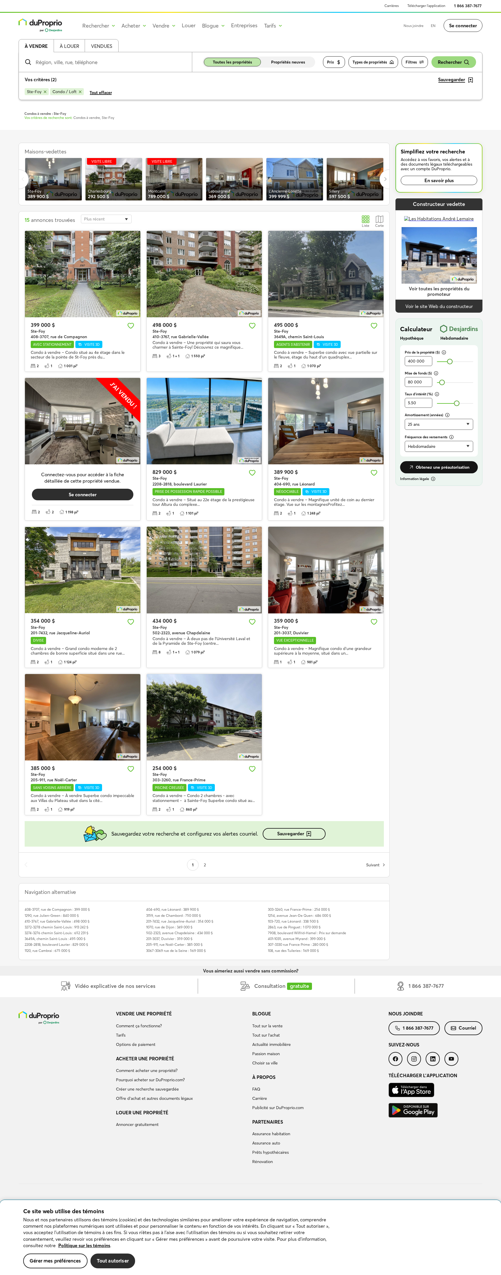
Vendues (101, 46)
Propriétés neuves (288, 62)
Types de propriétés (370, 62)
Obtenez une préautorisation (442, 467)
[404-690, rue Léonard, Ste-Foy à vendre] (326, 421)
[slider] (450, 361)
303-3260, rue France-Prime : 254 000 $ (299, 909)
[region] (250, 1237)
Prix (330, 62)
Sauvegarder (290, 833)
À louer (69, 46)
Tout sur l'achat (266, 1035)
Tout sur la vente (267, 1025)
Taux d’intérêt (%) (419, 394)
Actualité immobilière (271, 1044)
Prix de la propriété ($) (422, 352)
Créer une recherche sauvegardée (147, 1089)
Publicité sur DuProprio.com (278, 1107)
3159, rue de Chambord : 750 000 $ (173, 915)
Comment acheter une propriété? (146, 1070)
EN (433, 25)
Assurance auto (266, 1143)
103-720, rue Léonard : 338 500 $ (293, 921)
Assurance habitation (271, 1133)
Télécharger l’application (426, 5)
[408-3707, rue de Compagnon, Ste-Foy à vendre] (82, 274)
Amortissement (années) (424, 415)
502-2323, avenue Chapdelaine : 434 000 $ (179, 933)
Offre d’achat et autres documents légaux (154, 1098)
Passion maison (266, 1053)
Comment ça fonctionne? (139, 1025)
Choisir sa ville (265, 1063)
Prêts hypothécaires (270, 1152)
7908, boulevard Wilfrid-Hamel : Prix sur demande (307, 933)
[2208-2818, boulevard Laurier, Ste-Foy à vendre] (204, 421)
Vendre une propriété (144, 1014)
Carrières (391, 5)
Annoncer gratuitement (137, 1124)
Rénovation (262, 1161)
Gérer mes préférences (55, 1261)
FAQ (256, 1089)
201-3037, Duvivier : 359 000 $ (169, 939)
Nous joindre (414, 25)
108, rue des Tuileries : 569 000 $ (293, 950)
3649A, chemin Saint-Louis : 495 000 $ (55, 939)
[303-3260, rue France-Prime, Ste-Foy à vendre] (204, 717)
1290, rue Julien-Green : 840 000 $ (52, 915)
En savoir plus (439, 180)
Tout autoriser (113, 1261)
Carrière (259, 1098)
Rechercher (450, 62)
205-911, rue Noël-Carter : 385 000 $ (174, 944)
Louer (188, 25)
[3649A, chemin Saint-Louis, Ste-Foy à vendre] (326, 274)
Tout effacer (101, 92)
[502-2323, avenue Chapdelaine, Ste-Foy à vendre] (204, 570)
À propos (263, 1077)
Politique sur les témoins (84, 1245)
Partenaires (267, 1121)
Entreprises (244, 25)
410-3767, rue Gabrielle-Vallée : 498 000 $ (57, 921)
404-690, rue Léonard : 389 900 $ (172, 909)
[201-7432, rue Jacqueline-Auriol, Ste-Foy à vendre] (82, 570)
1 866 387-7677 (468, 5)
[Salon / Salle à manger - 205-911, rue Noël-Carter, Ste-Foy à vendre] (82, 717)
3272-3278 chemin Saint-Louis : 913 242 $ (56, 927)
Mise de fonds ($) (418, 373)
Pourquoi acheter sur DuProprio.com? (150, 1079)
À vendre (36, 46)
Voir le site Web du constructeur (439, 306)
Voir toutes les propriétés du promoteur (439, 291)
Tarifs (121, 1035)
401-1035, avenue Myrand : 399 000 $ (297, 939)
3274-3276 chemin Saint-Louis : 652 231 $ (56, 933)
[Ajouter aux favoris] (131, 326)
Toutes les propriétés (232, 62)
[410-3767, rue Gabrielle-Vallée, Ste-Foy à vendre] (204, 274)
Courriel (467, 1028)
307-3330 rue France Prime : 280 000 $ (298, 944)
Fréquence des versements (426, 437)
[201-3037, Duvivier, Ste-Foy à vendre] (326, 570)
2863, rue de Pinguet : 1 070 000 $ (294, 927)
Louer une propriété (142, 1112)
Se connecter (463, 25)
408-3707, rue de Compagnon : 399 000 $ (57, 909)
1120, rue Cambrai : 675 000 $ (47, 950)
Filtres (411, 62)
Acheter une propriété (145, 1059)
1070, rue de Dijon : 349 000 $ (169, 927)
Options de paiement (135, 1044)
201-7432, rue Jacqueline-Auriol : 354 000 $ (179, 921)
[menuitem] (182, 1030)
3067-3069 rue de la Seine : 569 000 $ (176, 950)
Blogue (261, 1014)
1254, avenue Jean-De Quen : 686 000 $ (299, 915)
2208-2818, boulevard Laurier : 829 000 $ (56, 944)
